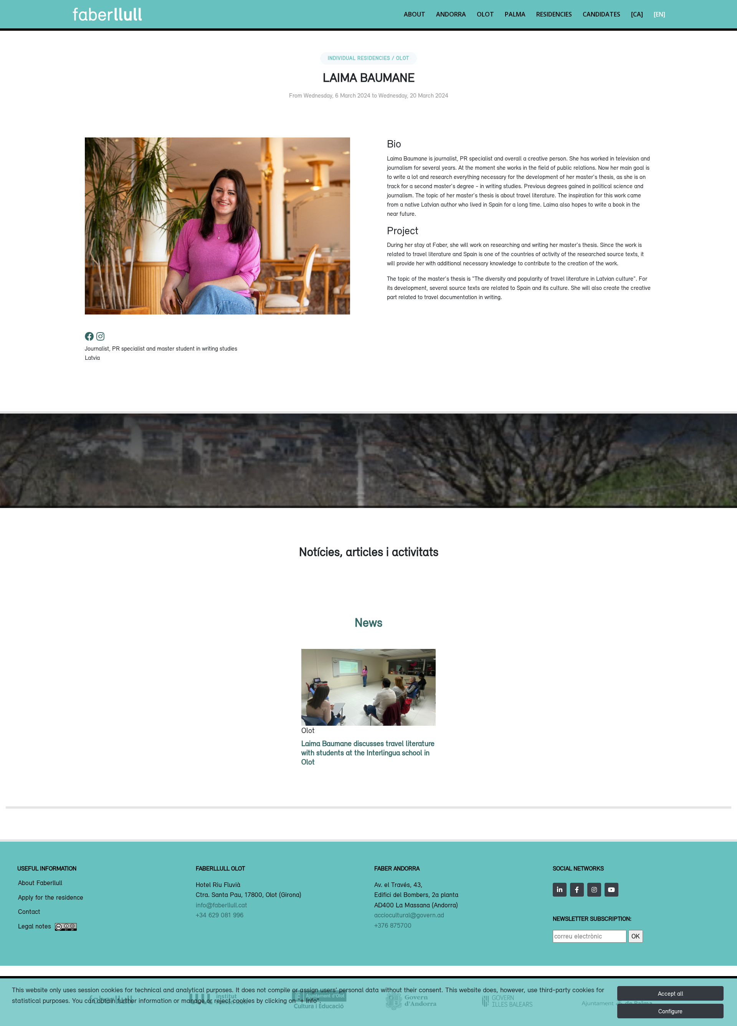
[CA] (637, 14)
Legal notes (34, 926)
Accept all (670, 993)
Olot (485, 14)
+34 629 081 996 (219, 915)
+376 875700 (392, 925)
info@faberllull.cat (221, 905)
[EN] (659, 14)
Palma (515, 14)
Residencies (554, 14)
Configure (670, 1011)
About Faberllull (40, 883)
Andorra (451, 14)
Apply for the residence (50, 897)
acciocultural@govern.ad (409, 915)
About (414, 14)
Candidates (601, 14)
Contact (29, 912)
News (368, 622)
